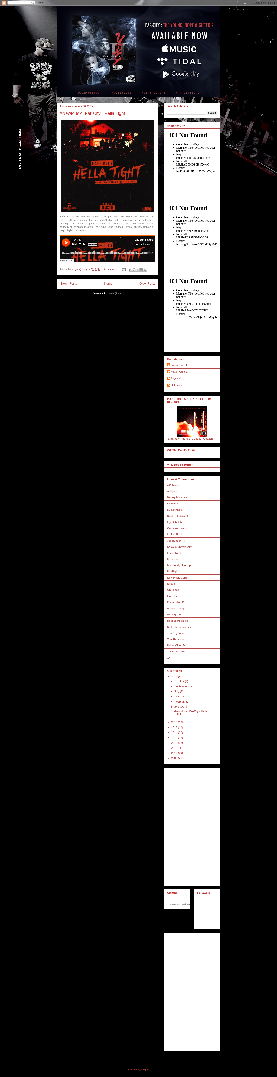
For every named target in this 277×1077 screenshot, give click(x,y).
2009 (174, 758)
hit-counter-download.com (180, 904)
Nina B (171, 583)
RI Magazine (174, 614)
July (177, 691)
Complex (172, 503)
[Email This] (130, 270)
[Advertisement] (182, 825)
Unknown (176, 385)
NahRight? (173, 571)
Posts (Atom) (115, 293)
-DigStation (173, 438)
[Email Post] (123, 269)
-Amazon (207, 438)
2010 (174, 752)
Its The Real (174, 534)
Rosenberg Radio (177, 620)
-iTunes (185, 438)
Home (108, 283)
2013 (174, 737)
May (177, 696)
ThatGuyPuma (175, 633)
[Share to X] (138, 270)
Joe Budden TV (176, 540)
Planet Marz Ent (176, 602)
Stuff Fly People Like (179, 626)
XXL (169, 657)
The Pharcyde (175, 639)
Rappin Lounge (176, 608)
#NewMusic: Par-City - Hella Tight (92, 113)
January (179, 706)
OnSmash (173, 589)
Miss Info (172, 559)
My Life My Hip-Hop (179, 565)
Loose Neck (174, 552)
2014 (174, 732)
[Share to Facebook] (141, 270)
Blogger (145, 1069)
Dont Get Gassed (177, 515)
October (179, 681)
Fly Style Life (174, 522)
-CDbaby (196, 438)
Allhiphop (172, 491)
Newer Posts (68, 283)
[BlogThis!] (134, 270)
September (181, 686)
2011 (174, 747)
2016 (174, 722)
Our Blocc (173, 596)
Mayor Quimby (179, 371)
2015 (174, 727)
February (180, 701)
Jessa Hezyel (179, 364)
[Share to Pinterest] (145, 270)
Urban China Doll (177, 645)
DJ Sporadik (174, 509)
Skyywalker (177, 378)
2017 (174, 676)
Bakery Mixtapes (177, 497)
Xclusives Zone (176, 651)
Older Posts (147, 283)
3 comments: (111, 269)
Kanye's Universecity (179, 546)
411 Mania (173, 485)
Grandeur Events (177, 528)
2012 (174, 742)
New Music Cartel (177, 577)
